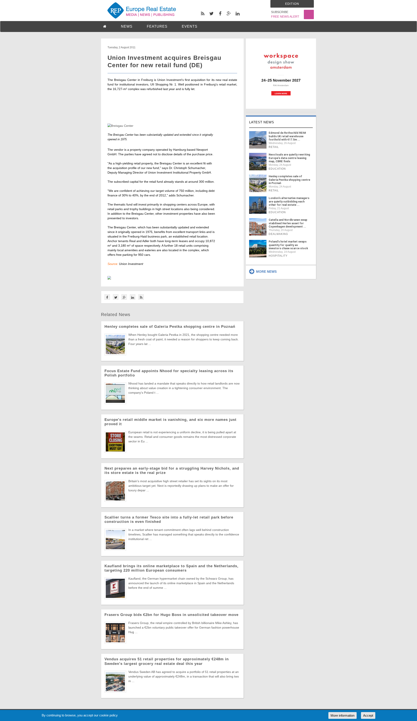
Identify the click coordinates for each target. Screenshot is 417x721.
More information (342, 715)
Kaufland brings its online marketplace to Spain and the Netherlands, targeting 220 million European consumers (171, 568)
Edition (292, 3)
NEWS (126, 26)
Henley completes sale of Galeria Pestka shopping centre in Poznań (169, 327)
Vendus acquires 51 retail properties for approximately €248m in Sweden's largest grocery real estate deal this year (166, 661)
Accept (368, 715)
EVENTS (189, 26)
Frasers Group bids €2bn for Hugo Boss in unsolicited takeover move (171, 615)
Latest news (261, 122)
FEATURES (157, 26)
